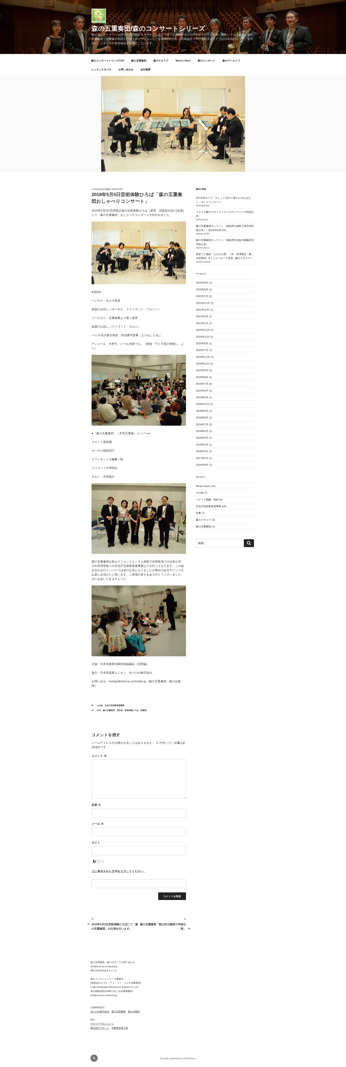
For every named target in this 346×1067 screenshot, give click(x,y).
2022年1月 (202, 296)
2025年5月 (202, 289)
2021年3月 (202, 316)
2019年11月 (202, 363)
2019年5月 (202, 397)
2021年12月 (203, 303)
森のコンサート (206, 60)
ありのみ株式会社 (99, 1011)
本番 (198, 512)
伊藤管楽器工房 (120, 1028)
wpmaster (117, 189)
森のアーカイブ (231, 60)
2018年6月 (202, 431)
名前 (96, 804)
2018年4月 (202, 444)
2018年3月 (202, 451)
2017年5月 (202, 458)
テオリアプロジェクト (102, 1023)
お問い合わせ (126, 69)
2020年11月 (202, 336)
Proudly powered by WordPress (178, 1058)
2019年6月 (202, 390)
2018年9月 (202, 410)
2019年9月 (202, 370)
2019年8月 (202, 377)
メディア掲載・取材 (207, 499)
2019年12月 (203, 356)
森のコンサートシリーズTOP (107, 60)
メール (98, 823)
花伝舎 (120, 710)
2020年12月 (203, 329)
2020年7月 (202, 350)
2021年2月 (202, 323)
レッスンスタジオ (101, 69)
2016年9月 (202, 464)
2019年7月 (202, 383)
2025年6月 (202, 282)
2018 (99, 710)
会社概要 (146, 69)
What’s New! (183, 60)
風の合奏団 (134, 1011)
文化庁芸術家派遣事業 (114, 705)
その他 (100, 705)
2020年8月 (202, 343)
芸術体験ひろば (132, 710)
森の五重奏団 (138, 60)
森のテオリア (160, 60)
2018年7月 (202, 424)
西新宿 (144, 710)
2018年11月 (202, 404)
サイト (96, 842)
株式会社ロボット (99, 1028)
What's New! (203, 486)
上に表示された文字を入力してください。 (119, 871)
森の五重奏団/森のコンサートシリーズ (148, 28)
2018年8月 (202, 417)
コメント (99, 755)
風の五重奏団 (119, 1011)
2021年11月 (202, 309)
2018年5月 (202, 437)
